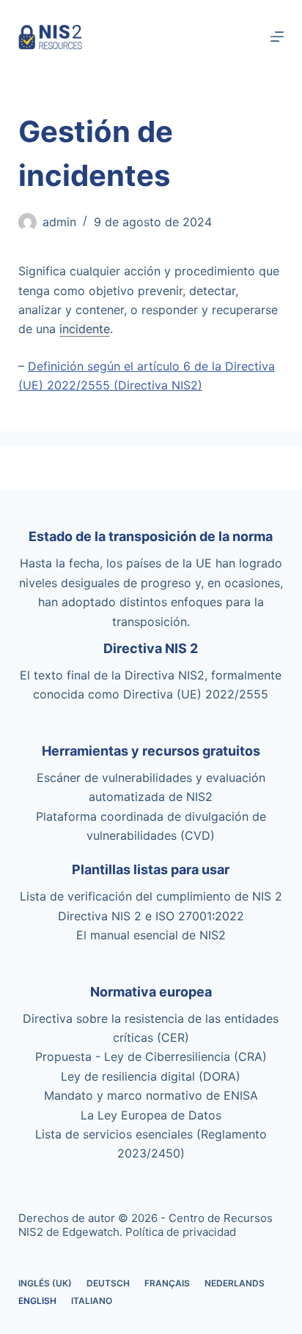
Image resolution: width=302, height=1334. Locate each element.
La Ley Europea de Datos (151, 1115)
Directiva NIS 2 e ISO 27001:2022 (151, 916)
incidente (84, 328)
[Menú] (277, 36)
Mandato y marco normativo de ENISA (151, 1095)
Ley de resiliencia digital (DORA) (150, 1076)
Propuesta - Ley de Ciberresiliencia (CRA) (151, 1056)
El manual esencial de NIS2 (151, 935)
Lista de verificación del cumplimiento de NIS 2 (151, 896)
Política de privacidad (180, 1232)
